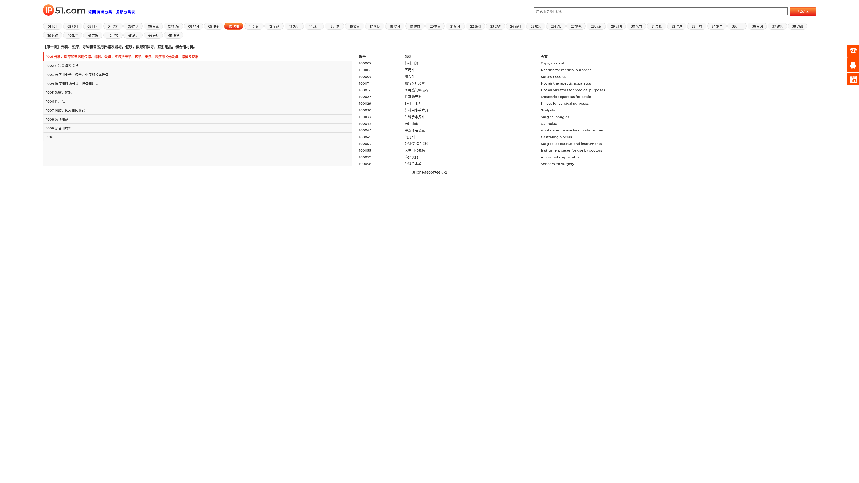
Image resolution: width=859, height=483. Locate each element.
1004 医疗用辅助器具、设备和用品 (72, 83)
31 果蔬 (656, 26)
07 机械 (173, 26)
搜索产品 (803, 12)
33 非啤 (697, 26)
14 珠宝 (314, 26)
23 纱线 (495, 26)
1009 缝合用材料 (59, 128)
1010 (49, 137)
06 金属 (153, 26)
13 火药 (294, 26)
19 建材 (415, 26)
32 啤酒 (677, 26)
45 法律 (173, 35)
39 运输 (52, 35)
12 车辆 (274, 26)
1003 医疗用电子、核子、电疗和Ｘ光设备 (77, 74)
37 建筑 (777, 26)
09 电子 (213, 26)
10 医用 (234, 26)
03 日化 (92, 26)
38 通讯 (797, 26)
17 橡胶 (375, 26)
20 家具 (435, 26)
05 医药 (133, 26)
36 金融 (757, 26)
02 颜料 (72, 26)
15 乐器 (334, 26)
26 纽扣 (556, 26)
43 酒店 (133, 35)
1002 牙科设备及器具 (62, 66)
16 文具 (354, 26)
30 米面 (636, 26)
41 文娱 (93, 35)
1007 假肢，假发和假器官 (65, 110)
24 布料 (515, 26)
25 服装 (536, 26)
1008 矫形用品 (57, 119)
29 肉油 (616, 26)
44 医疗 (153, 35)
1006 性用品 (55, 101)
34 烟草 (717, 26)
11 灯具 (254, 26)
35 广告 (737, 26)
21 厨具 (455, 26)
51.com (66, 10)
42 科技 (113, 35)
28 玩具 (596, 26)
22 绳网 (475, 26)
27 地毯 (576, 26)
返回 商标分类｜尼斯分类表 (111, 12)
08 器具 (193, 26)
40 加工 (72, 35)
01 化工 (53, 26)
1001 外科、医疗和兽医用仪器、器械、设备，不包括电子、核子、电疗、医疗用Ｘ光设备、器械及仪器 (122, 57)
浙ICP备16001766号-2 (429, 172)
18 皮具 (395, 26)
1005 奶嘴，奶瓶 (59, 92)
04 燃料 (113, 26)
